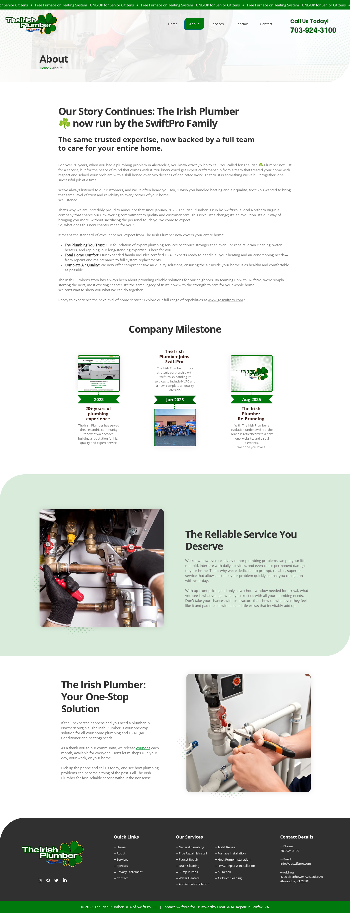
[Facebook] (48, 880)
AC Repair (224, 872)
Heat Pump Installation (234, 859)
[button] (217, 24)
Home (44, 68)
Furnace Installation (232, 853)
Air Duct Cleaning (230, 878)
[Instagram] (39, 880)
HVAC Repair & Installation (236, 865)
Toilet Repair (226, 847)
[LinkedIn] (64, 880)
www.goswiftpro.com (225, 300)
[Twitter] (56, 880)
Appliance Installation (194, 884)
